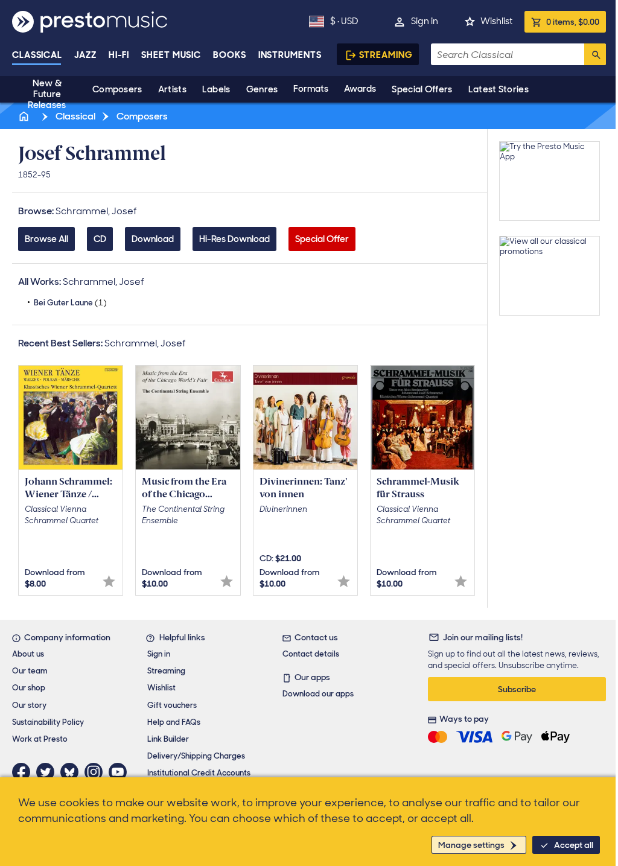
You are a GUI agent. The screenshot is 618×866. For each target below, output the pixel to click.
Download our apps (318, 694)
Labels (216, 89)
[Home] (24, 116)
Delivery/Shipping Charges (196, 756)
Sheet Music (171, 55)
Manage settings (471, 844)
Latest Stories (498, 89)
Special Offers (422, 89)
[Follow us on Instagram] (96, 772)
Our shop (28, 688)
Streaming (386, 55)
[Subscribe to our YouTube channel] (121, 772)
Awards (360, 89)
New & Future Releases (47, 94)
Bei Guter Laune (70, 303)
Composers (117, 89)
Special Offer (322, 239)
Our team (30, 671)
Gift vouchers (172, 705)
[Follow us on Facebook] (24, 772)
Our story (29, 705)
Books (229, 55)
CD (100, 239)
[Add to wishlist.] (108, 581)
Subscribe (517, 689)
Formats (310, 89)
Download (153, 239)
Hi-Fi (119, 55)
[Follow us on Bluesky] (72, 772)
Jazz (85, 55)
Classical (37, 55)
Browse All (46, 239)
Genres (262, 89)
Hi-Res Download (234, 239)
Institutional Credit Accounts (198, 773)
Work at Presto (40, 739)
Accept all (573, 844)
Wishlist (496, 21)
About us (28, 654)
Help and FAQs (173, 722)
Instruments (290, 55)
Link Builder (168, 739)
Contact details (310, 654)
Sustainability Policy (48, 722)
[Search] (595, 54)
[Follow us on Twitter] (48, 772)
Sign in (424, 21)
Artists (172, 89)
